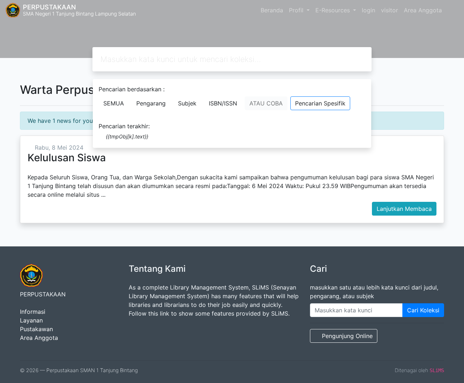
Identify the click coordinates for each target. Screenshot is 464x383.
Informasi (32, 311)
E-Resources (333, 10)
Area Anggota (423, 10)
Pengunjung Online (347, 336)
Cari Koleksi (423, 310)
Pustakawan (36, 329)
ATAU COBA (266, 103)
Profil (297, 10)
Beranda (272, 10)
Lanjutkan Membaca (404, 208)
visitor (389, 10)
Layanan (31, 320)
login (368, 10)
